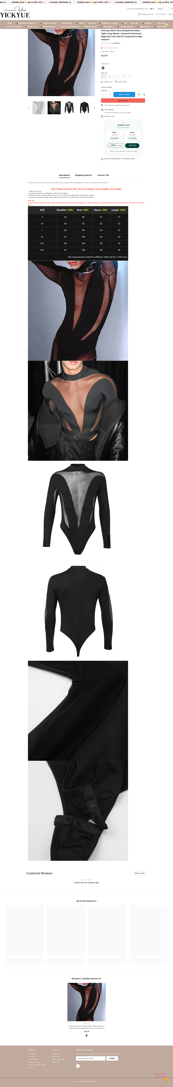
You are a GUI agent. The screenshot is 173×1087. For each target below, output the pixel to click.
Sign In (171, 14)
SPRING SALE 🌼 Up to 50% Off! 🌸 (75, 2)
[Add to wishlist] (139, 94)
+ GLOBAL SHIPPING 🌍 (41, 2)
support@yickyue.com (141, 9)
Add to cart (124, 95)
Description (64, 175)
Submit (112, 1058)
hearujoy (86, 1024)
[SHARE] (143, 94)
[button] (28, 107)
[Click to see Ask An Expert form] (161, 1075)
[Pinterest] (78, 1066)
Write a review (140, 873)
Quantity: (104, 90)
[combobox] (163, 8)
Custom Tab (103, 175)
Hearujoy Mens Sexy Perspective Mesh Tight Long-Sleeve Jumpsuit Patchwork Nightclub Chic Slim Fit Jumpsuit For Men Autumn (86, 1027)
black (86, 1035)
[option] (61, 62)
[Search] (165, 8)
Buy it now (123, 101)
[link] (25, 961)
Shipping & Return (83, 175)
